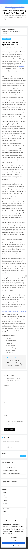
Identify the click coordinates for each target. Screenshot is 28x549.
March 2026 (5, 506)
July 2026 (5, 495)
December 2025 (6, 514)
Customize (14, 537)
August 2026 (5, 492)
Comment (7, 385)
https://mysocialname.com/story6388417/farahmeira (14, 311)
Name (6, 403)
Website (6, 415)
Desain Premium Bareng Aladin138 (10, 470)
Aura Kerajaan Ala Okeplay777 (10, 445)
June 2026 (5, 497)
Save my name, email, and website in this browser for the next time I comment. (13, 423)
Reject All (13, 540)
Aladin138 (21, 66)
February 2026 (6, 508)
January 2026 (5, 511)
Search (4, 453)
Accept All (14, 543)
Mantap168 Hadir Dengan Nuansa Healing (11, 473)
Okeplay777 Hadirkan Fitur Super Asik (11, 475)
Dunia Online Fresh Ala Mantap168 (11, 441)
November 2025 (6, 517)
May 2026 (5, 500)
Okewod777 (5, 47)
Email (6, 409)
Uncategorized (6, 38)
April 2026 (5, 503)
